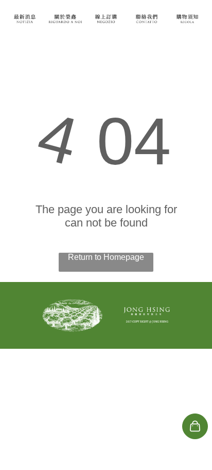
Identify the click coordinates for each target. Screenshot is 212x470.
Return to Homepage (106, 257)
